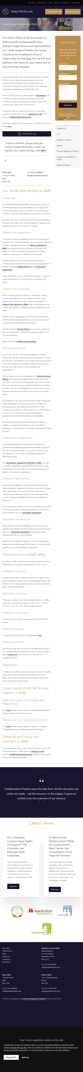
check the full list (18, 1047)
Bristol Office (47, 975)
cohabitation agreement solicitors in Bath (24, 463)
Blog (50, 3)
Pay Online (76, 3)
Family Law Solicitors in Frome (66, 158)
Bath (59, 134)
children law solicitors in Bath (15, 304)
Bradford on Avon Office (51, 948)
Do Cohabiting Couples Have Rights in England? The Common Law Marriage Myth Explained (20, 846)
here (9, 126)
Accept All (11, 1057)
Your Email (63, 74)
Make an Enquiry (73, 12)
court (8, 710)
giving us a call (35, 114)
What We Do (42, 3)
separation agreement (20, 532)
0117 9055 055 (51, 988)
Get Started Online (55, 12)
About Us (57, 3)
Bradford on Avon (64, 140)
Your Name (63, 64)
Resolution (41, 95)
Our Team (32, 3)
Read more (13, 886)
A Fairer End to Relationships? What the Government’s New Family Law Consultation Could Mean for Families (61, 846)
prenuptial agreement (32, 513)
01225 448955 (36, 172)
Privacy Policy (63, 118)
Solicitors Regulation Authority (34, 999)
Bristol (59, 145)
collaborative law (24, 267)
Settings (25, 1057)
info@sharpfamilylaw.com (20, 117)
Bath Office (7, 172)
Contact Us (66, 3)
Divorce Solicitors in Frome (67, 151)
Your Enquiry (64, 84)
